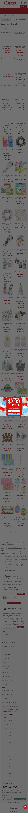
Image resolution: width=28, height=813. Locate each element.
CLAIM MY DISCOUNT (14, 413)
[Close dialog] (27, 397)
